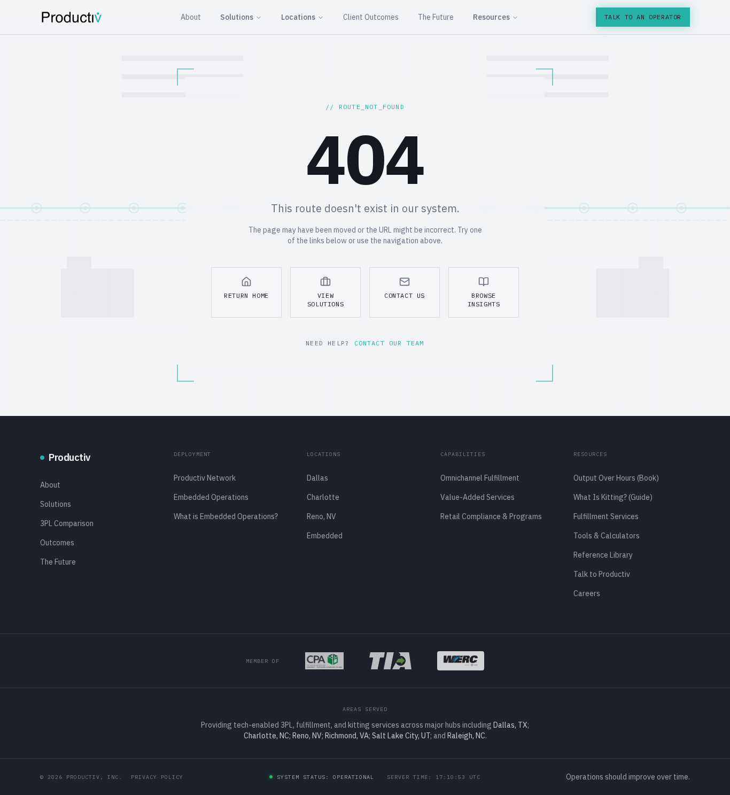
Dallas (317, 478)
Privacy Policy (157, 777)
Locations (298, 17)
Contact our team (389, 343)
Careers (586, 593)
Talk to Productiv (601, 574)
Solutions (236, 17)
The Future (436, 17)
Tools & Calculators (606, 536)
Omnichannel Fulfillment (479, 478)
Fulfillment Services (606, 516)
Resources (491, 17)
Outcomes (57, 542)
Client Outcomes (371, 17)
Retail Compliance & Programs (491, 516)
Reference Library (603, 555)
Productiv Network (205, 478)
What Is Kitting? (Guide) (613, 497)
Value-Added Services (477, 497)
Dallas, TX (510, 725)
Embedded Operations (211, 497)
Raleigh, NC (466, 735)
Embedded (325, 536)
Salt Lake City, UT (401, 735)
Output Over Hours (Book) (616, 478)
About (191, 17)
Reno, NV (321, 516)
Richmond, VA (347, 735)
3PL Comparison (67, 523)
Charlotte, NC (266, 735)
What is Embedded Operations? (226, 516)
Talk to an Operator (642, 17)
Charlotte (323, 497)
